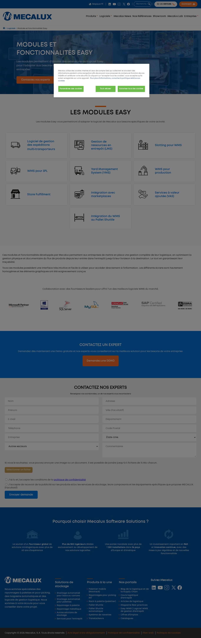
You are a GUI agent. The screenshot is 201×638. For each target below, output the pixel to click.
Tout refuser (105, 89)
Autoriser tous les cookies (131, 89)
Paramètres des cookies (71, 89)
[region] (101, 80)
